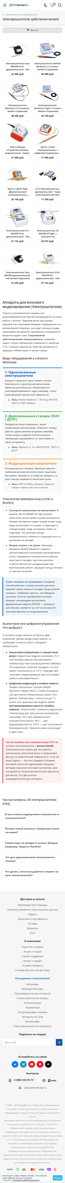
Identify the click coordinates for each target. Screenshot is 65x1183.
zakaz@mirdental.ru (35, 1087)
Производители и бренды (32, 905)
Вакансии (32, 928)
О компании (32, 941)
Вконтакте (15, 1064)
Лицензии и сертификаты (33, 918)
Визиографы (32, 1021)
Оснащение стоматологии (32, 978)
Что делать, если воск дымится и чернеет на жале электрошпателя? (31, 873)
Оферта (32, 914)
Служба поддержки (32, 956)
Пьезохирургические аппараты (32, 993)
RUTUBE (48, 1064)
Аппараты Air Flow (32, 1016)
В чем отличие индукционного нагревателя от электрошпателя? (32, 816)
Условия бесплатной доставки (32, 970)
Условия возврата (32, 965)
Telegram (23, 1064)
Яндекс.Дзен (40, 1064)
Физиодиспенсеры (32, 988)
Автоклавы (32, 984)
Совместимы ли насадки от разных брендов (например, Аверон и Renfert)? (31, 845)
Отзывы (32, 923)
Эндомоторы (32, 1007)
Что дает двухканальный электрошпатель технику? (30, 859)
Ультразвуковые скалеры (32, 1012)
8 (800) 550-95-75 (23, 1079)
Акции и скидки (33, 951)
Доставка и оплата (32, 899)
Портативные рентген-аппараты (33, 1026)
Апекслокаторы (32, 1002)
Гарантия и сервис (32, 946)
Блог (32, 932)
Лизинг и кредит (32, 960)
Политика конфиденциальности (26, 1180)
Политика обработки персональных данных (32, 909)
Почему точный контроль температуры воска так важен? (32, 830)
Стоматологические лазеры (32, 998)
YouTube (31, 1064)
